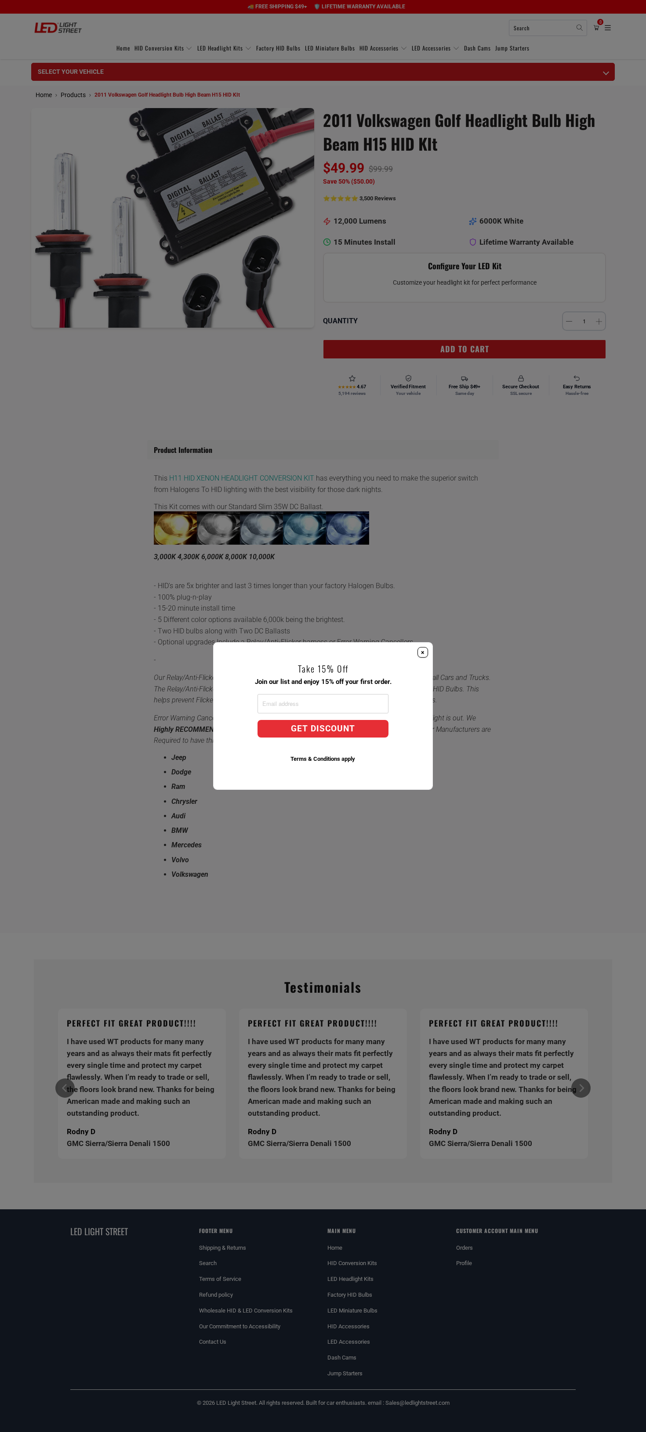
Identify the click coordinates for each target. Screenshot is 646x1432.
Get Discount (323, 729)
